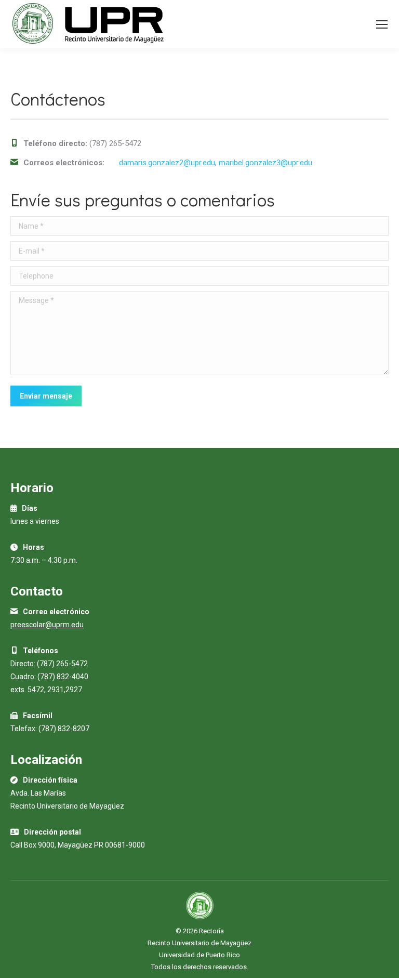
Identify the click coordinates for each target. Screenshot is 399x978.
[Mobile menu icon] (382, 24)
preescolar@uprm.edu (47, 624)
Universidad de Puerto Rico (199, 955)
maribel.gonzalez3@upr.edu (265, 162)
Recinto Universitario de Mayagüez (199, 943)
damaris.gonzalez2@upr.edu (167, 162)
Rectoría (211, 931)
